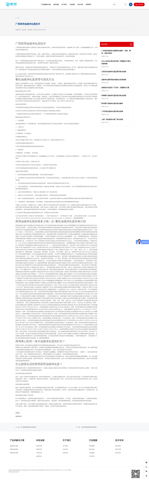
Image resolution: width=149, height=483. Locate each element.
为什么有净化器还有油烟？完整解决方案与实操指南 (116, 62)
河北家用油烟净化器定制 (28, 427)
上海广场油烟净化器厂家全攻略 (112, 119)
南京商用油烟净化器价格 (88, 427)
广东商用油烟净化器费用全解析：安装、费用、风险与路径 (116, 52)
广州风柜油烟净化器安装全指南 (112, 111)
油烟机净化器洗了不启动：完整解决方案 (115, 87)
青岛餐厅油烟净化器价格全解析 (112, 103)
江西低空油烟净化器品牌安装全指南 (113, 71)
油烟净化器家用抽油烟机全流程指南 (113, 79)
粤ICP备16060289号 (14, 472)
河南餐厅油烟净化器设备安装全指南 (113, 95)
